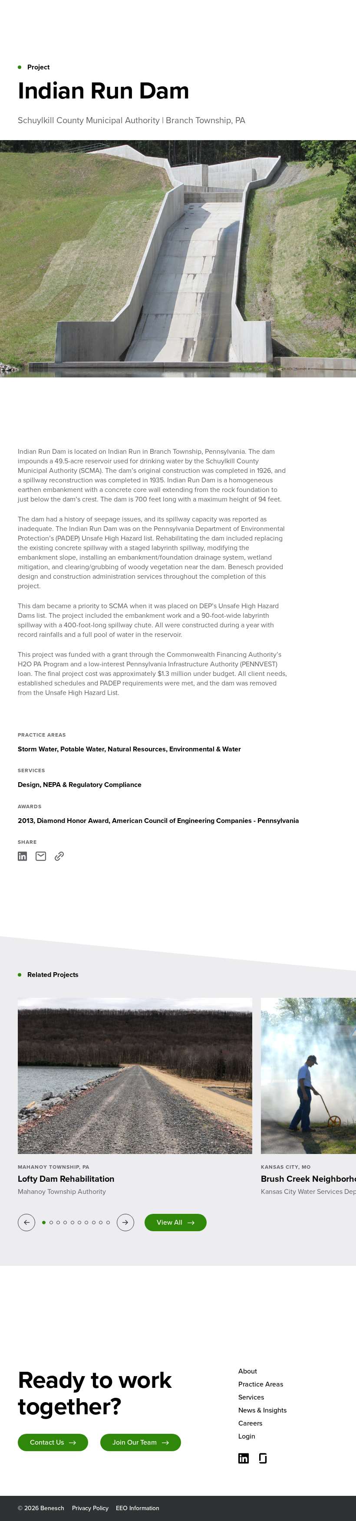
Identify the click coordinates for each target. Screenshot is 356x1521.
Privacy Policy (90, 1508)
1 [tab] (44, 1222)
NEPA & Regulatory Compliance (92, 785)
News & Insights (262, 1410)
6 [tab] (79, 1222)
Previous (28, 1222)
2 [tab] (51, 1222)
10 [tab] (108, 1222)
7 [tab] (86, 1222)
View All (169, 1222)
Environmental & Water (205, 749)
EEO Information (137, 1508)
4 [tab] (65, 1222)
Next (127, 1222)
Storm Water (37, 749)
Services (251, 1397)
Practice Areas (260, 1384)
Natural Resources (137, 749)
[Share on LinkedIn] (22, 856)
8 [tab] (94, 1222)
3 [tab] (58, 1222)
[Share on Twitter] (41, 856)
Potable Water (82, 749)
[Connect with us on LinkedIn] (243, 1459)
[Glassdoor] (263, 1459)
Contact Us (47, 1442)
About (247, 1371)
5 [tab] (72, 1222)
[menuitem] (288, 1371)
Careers (250, 1423)
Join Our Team (134, 1442)
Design (29, 785)
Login (246, 1436)
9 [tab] (100, 1222)
